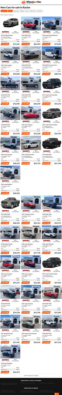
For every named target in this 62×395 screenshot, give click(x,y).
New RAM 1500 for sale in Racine (7, 390)
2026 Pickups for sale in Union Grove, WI (9, 384)
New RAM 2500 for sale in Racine (46, 390)
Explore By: (4, 11)
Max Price (33, 11)
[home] (31, 2)
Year (27, 11)
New (11, 11)
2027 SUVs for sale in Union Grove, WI (27, 383)
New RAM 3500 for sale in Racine (26, 390)
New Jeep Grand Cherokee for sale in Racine (29, 392)
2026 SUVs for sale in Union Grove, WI (47, 383)
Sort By (40, 11)
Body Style (16, 11)
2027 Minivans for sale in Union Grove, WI (9, 383)
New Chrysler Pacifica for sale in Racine (47, 392)
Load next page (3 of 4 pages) (31, 375)
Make (22, 11)
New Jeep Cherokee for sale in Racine (8, 392)
